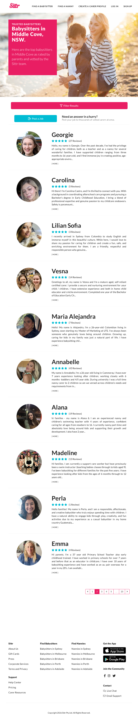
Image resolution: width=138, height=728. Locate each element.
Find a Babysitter (42, 6)
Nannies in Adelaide (82, 668)
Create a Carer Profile (92, 6)
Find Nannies (78, 644)
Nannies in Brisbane (82, 658)
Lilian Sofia (66, 225)
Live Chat (111, 690)
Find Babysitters (48, 644)
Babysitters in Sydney (51, 648)
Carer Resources (17, 692)
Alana (59, 407)
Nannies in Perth (80, 663)
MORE (55, 164)
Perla (59, 498)
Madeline (64, 452)
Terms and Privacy (18, 668)
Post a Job (37, 118)
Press (11, 658)
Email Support (113, 695)
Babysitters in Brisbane (52, 658)
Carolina (63, 180)
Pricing (12, 687)
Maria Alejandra (74, 316)
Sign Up (128, 6)
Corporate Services (18, 663)
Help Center (14, 682)
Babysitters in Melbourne (53, 653)
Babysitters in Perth (50, 663)
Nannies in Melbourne (83, 653)
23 (122, 591)
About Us (13, 648)
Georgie (62, 134)
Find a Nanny (66, 6)
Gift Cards (13, 653)
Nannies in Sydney (81, 648)
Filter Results (70, 105)
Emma (60, 543)
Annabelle (65, 361)
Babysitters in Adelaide (52, 668)
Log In (114, 6)
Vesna (60, 271)
